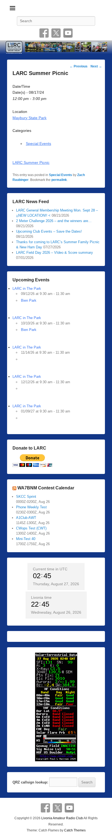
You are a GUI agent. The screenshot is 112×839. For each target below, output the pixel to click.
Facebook (44, 33)
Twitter (56, 33)
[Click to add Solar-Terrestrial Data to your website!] (56, 707)
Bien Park (28, 300)
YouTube (68, 33)
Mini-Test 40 (25, 539)
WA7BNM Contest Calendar (45, 488)
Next (96, 66)
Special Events (38, 143)
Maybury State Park (29, 118)
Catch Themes (75, 830)
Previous (79, 66)
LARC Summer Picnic (31, 162)
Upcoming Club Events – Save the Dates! (49, 231)
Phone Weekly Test (31, 507)
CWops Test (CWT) (31, 528)
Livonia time (41, 597)
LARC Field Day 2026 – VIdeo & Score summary (54, 253)
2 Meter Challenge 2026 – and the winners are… (54, 221)
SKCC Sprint (26, 497)
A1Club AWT (26, 518)
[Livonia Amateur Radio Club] (56, 47)
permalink (59, 180)
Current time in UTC (50, 569)
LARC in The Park (27, 289)
